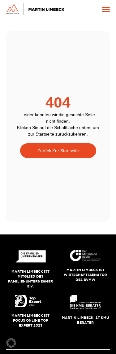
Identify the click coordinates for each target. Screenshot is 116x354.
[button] (106, 9)
